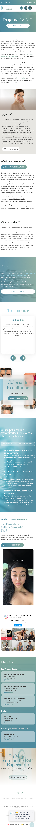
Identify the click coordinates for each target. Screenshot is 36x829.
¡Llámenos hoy (21, 78)
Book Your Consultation (18, 25)
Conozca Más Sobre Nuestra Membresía (18, 444)
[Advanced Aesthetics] (6, 8)
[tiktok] (10, 2)
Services (6, 798)
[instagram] (6, 2)
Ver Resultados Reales (18, 398)
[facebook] (2, 2)
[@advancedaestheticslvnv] (5, 616)
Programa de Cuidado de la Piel (13, 199)
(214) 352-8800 (8, 722)
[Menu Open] (33, 8)
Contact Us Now (18, 291)
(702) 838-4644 (8, 680)
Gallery (12, 798)
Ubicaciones (29, 798)
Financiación (20, 798)
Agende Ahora (19, 777)
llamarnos (11, 241)
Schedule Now (12, 149)
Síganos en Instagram (13, 545)
